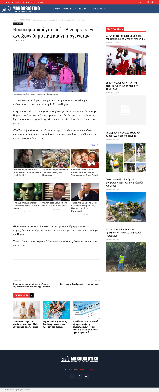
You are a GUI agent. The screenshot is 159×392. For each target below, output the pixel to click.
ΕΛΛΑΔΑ (82, 9)
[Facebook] (144, 2)
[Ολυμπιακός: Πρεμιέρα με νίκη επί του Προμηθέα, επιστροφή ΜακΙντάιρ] (126, 60)
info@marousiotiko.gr (85, 369)
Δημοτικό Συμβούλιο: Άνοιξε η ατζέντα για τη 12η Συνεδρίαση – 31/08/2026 (123, 85)
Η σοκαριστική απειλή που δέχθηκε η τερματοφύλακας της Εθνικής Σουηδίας (31, 285)
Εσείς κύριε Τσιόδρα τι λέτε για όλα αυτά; (80, 284)
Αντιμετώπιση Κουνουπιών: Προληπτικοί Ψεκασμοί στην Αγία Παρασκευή (123, 232)
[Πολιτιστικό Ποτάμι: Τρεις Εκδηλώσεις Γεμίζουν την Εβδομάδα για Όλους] (126, 207)
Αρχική (15, 20)
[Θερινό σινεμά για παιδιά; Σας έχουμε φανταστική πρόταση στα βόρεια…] (56, 310)
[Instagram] (148, 2)
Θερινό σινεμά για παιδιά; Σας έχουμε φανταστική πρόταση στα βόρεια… (55, 324)
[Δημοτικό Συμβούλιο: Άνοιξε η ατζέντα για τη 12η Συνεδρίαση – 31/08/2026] (126, 110)
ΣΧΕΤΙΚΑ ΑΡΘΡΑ (21, 295)
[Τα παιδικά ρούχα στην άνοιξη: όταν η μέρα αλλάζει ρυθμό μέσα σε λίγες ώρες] (26, 310)
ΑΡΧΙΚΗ (56, 9)
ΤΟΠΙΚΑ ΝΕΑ (68, 9)
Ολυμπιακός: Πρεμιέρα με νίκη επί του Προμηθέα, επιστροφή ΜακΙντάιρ (125, 37)
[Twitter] (152, 2)
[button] (140, 2)
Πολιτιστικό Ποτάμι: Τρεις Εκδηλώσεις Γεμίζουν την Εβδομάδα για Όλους (124, 182)
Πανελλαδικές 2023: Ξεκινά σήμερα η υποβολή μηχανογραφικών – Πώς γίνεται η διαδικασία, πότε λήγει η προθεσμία (85, 327)
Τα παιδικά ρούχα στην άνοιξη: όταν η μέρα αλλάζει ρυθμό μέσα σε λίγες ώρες (26, 324)
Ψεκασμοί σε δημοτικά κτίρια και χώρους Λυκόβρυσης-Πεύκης (123, 134)
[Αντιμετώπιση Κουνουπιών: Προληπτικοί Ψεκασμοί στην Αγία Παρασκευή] (126, 257)
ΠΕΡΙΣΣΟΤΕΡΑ (98, 9)
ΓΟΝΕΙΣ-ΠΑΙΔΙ (25, 20)
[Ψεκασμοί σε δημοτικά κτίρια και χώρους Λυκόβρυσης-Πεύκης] (126, 157)
